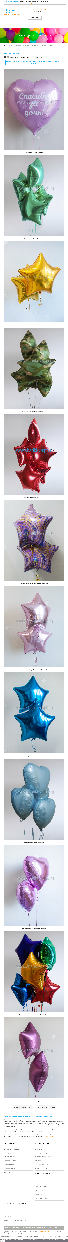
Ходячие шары (8, 1216)
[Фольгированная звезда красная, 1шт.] (34, 454)
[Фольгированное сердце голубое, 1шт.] (34, 799)
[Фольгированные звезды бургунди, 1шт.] (34, 1057)
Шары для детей (9, 1153)
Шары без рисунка (40, 1179)
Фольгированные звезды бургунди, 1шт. (34, 1101)
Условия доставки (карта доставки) (29, 3)
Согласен (2, 1241)
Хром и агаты (39, 1190)
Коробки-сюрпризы (41, 1168)
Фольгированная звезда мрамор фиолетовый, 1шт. (34, 583)
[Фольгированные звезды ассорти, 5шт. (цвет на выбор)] (34, 971)
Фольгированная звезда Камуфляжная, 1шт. (34, 411)
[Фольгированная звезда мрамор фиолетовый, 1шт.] (34, 540)
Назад (24, 1107)
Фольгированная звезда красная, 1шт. (34, 497)
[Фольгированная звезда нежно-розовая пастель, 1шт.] (34, 626)
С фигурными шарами (41, 1160)
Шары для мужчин (9, 1164)
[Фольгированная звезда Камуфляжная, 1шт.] (34, 368)
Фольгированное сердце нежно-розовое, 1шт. (34, 928)
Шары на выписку (9, 1157)
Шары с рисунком (40, 1183)
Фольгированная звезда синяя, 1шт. (34, 756)
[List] (8, 57)
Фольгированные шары (32, 45)
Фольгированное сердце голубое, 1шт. (34, 842)
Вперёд (44, 1107)
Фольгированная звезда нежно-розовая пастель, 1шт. (34, 670)
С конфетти (38, 1149)
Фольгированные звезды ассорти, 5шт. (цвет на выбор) (34, 1014)
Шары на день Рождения (11, 1149)
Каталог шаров (19, 45)
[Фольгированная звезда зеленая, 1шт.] (34, 195)
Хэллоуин (7, 1172)
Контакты (16, 1229)
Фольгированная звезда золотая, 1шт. (34, 325)
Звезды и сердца (9, 1209)
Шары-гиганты (39, 1194)
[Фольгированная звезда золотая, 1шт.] (34, 282)
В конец (52, 1107)
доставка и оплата (48, 1136)
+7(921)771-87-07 (39, 10)
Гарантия (8, 1229)
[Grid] (5, 57)
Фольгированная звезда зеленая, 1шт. (34, 238)
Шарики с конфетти (41, 1187)
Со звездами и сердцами (42, 1153)
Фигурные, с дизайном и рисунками (15, 1220)
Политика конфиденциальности (34, 1238)
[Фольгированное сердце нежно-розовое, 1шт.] (34, 885)
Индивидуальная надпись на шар (33, 1227)
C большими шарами (41, 1164)
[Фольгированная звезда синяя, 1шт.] (34, 713)
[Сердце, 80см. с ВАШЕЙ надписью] (34, 109)
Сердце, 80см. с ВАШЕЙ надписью (34, 152)
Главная (9, 45)
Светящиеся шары (41, 1198)
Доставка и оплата (51, 1227)
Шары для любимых (10, 1160)
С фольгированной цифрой (43, 1157)
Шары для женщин (9, 1168)
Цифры (6, 1213)
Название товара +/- (25, 57)
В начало (17, 1107)
